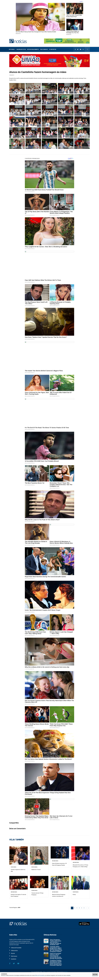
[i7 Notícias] (18, 41)
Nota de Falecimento (33, 49)
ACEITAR (95, 974)
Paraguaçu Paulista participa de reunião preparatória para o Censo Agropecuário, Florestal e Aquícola (56, 962)
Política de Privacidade (16, 947)
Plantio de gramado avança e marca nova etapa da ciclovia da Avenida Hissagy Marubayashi (56, 956)
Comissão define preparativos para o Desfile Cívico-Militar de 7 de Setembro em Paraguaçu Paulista (56, 949)
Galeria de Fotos (21, 49)
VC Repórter (52, 49)
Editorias (11, 49)
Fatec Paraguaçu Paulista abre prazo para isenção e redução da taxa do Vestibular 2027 (55, 942)
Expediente (13, 958)
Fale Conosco (44, 49)
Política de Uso (14, 950)
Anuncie (13, 953)
